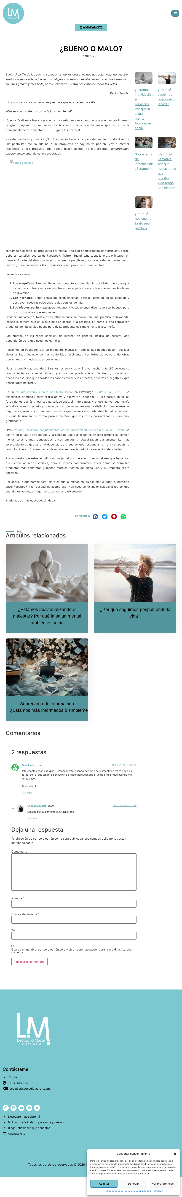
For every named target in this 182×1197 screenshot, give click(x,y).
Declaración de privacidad (138, 1191)
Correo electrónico (25, 914)
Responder (27, 793)
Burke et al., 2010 (108, 392)
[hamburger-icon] (175, 13)
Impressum (157, 1191)
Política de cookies (113, 1191)
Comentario (20, 851)
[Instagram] (6, 1108)
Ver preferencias (163, 1183)
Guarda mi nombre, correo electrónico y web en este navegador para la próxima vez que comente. (71, 951)
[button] (175, 1154)
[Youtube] (21, 1108)
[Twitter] (37, 1108)
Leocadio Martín (37, 805)
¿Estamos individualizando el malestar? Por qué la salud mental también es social (147, 109)
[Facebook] (29, 1108)
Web (14, 930)
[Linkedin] (13, 1108)
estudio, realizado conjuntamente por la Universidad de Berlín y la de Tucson (68, 430)
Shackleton (29, 765)
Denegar (133, 1183)
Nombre (18, 898)
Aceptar (104, 1183)
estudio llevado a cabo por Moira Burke (44, 392)
